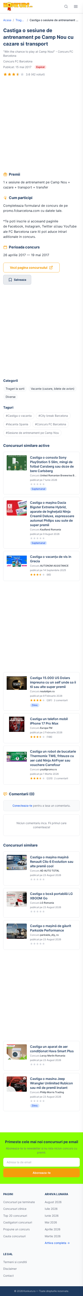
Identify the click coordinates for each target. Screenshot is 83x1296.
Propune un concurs (16, 1229)
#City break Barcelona (53, 415)
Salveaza (20, 279)
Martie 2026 (53, 1236)
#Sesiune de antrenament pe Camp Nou (32, 432)
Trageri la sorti (20, 20)
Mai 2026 (51, 1222)
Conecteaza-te (22, 805)
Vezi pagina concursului (28, 268)
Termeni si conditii (15, 1262)
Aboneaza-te (42, 1172)
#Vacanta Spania (17, 424)
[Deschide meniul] (76, 6)
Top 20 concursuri (15, 1215)
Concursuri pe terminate (19, 1202)
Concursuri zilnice (14, 1208)
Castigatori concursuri (17, 1222)
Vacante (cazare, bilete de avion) (52, 388)
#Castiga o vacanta (19, 415)
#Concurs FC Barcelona (50, 424)
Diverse (11, 396)
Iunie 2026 (52, 1215)
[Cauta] (66, 6)
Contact (8, 1275)
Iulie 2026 (51, 1208)
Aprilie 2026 (52, 1229)
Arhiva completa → (57, 1243)
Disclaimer (10, 1268)
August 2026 (53, 1202)
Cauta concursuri (14, 1236)
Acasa (7, 20)
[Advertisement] (41, 125)
